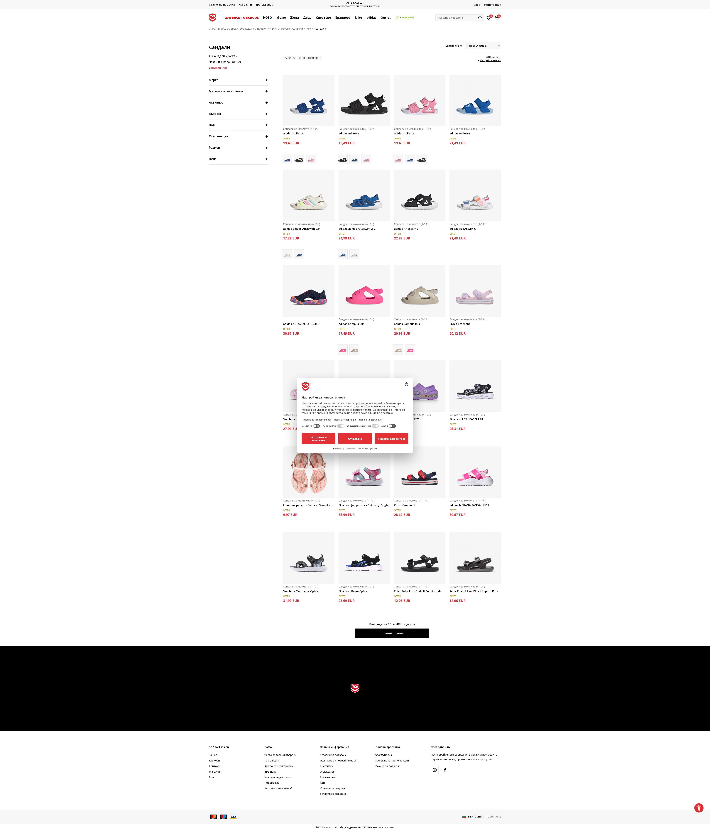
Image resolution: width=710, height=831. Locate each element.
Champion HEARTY (406, 419)
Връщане (270, 771)
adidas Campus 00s (351, 324)
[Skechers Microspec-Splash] (308, 558)
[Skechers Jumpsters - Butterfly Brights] (364, 472)
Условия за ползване (333, 755)
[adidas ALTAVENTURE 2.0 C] (308, 291)
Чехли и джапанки (225, 62)
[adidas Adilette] (308, 100)
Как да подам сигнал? (278, 788)
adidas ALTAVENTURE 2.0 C (301, 324)
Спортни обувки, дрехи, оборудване (232, 28)
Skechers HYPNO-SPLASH (466, 419)
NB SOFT (362, 827)
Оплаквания (327, 771)
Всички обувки (280, 28)
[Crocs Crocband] (475, 291)
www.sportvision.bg (333, 827)
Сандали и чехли (302, 28)
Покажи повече (392, 633)
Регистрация (492, 4)
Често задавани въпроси (280, 755)
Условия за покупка (332, 788)
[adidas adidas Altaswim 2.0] (308, 195)
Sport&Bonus (383, 755)
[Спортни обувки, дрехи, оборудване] (212, 17)
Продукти (263, 28)
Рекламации (328, 777)
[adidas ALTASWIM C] (475, 195)
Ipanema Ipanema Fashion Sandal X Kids (308, 505)
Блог (212, 777)
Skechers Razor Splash (353, 591)
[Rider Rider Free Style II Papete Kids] (419, 558)
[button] (260, 17)
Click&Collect (355, 3)
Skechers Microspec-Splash (301, 591)
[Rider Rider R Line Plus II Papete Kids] (475, 558)
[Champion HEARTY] (419, 386)
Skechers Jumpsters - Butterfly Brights (364, 505)
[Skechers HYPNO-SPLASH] (475, 386)
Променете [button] (493, 816)
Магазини (215, 771)
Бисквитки (326, 766)
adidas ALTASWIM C (462, 228)
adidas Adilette (293, 133)
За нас (213, 755)
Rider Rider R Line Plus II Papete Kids (473, 591)
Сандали (218, 68)
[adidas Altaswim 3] (419, 195)
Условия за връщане (333, 793)
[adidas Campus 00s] (364, 291)
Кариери (214, 760)
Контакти (215, 766)
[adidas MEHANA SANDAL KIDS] (475, 472)
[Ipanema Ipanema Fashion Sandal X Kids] (308, 472)
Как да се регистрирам (278, 766)
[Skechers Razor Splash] (364, 558)
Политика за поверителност (338, 760)
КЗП (322, 782)
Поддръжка (271, 782)
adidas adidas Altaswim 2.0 (301, 228)
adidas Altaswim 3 (406, 228)
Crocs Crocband (460, 324)
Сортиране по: (454, 45)
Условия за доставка (277, 777)
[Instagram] (434, 770)
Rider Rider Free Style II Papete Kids (417, 591)
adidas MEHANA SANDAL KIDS (469, 505)
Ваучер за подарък (387, 766)
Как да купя (271, 760)
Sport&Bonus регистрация (392, 760)
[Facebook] (445, 770)
